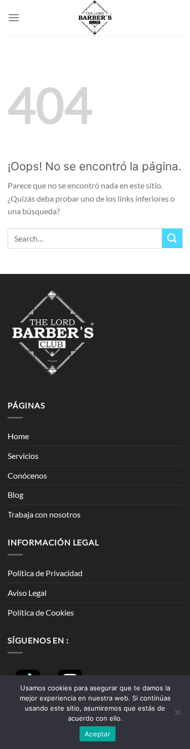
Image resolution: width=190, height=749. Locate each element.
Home (18, 436)
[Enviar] (172, 238)
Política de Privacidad (45, 573)
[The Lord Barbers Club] (95, 17)
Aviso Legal (27, 592)
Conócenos (27, 475)
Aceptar (97, 734)
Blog (15, 494)
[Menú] (14, 17)
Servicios (23, 455)
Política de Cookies (41, 612)
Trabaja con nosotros (44, 514)
